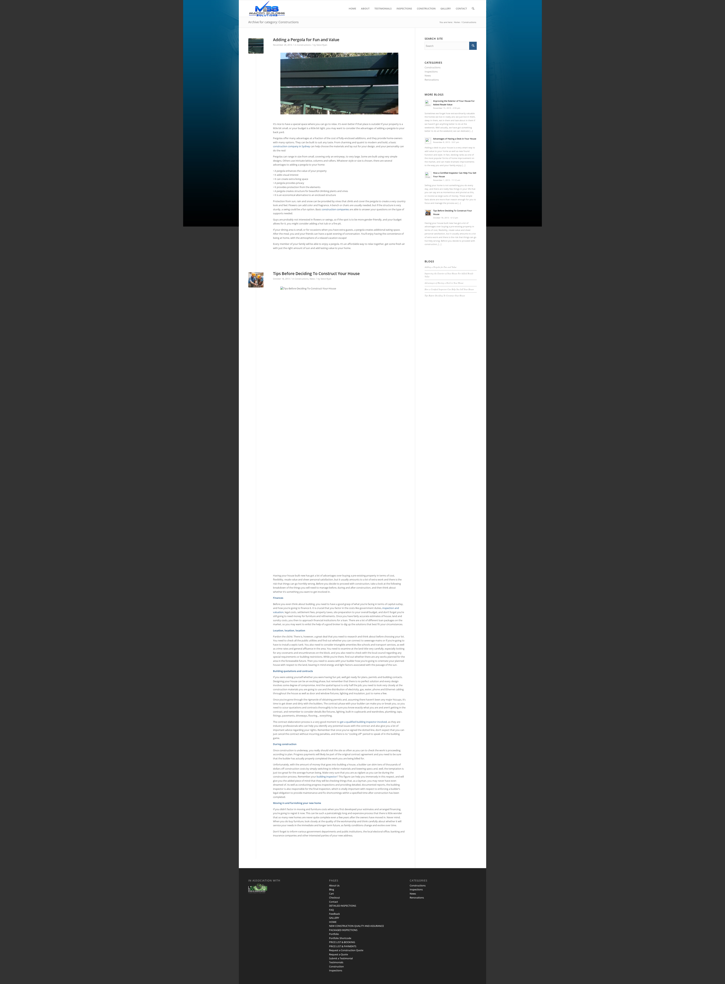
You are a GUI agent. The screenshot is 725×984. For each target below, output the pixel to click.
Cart (331, 893)
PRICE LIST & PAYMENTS (342, 946)
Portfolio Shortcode (340, 938)
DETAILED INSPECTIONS (342, 905)
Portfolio (334, 934)
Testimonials (336, 962)
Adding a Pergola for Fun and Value (306, 39)
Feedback (334, 913)
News (312, 278)
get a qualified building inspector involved (363, 722)
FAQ (331, 910)
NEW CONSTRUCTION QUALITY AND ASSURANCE (356, 926)
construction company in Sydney (291, 146)
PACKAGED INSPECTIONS (343, 930)
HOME (332, 922)
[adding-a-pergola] (256, 46)
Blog (331, 889)
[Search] (473, 8)
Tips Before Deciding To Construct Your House (316, 273)
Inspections (431, 71)
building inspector (327, 776)
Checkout (334, 897)
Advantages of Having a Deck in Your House (444, 282)
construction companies (335, 209)
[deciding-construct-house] (256, 279)
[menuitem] (352, 8)
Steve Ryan (321, 45)
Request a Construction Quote (346, 950)
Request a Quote (338, 954)
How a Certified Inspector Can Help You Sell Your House (449, 289)
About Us (334, 885)
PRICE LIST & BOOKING (342, 942)
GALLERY (334, 917)
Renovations (432, 79)
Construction (336, 966)
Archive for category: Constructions (273, 22)
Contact (333, 901)
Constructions (304, 45)
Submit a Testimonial (341, 958)
